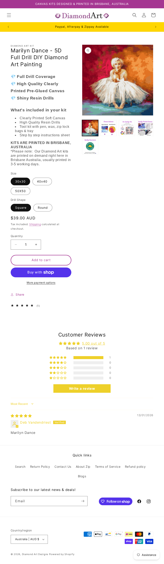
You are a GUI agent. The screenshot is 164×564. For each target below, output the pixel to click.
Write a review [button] (82, 388)
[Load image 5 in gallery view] (90, 146)
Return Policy (40, 466)
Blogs (82, 476)
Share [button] (20, 294)
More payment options (41, 282)
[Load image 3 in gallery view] (127, 128)
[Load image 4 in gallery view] (145, 128)
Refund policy (135, 466)
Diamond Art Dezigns (35, 554)
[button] (9, 15)
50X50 (20, 191)
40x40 (42, 181)
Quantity (17, 236)
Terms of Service (108, 466)
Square (20, 207)
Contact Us (62, 466)
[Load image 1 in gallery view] (90, 128)
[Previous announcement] (8, 27)
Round (43, 207)
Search (20, 466)
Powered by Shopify (62, 554)
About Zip (83, 466)
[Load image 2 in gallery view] (108, 128)
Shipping (35, 224)
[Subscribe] (82, 501)
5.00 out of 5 (93, 343)
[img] (21, 416)
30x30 (20, 181)
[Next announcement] (155, 27)
